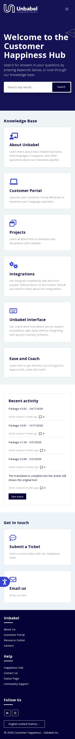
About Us (9, 629)
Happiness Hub (13, 667)
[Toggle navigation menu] (67, 9)
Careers (9, 645)
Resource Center (14, 640)
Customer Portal (14, 634)
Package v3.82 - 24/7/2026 (26, 408)
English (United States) (23, 724)
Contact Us (11, 673)
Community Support (16, 684)
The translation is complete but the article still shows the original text (37, 478)
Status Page (11, 678)
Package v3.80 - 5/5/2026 (25, 459)
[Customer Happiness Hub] (21, 12)
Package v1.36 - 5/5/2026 (25, 442)
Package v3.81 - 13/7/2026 (26, 425)
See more (18, 496)
